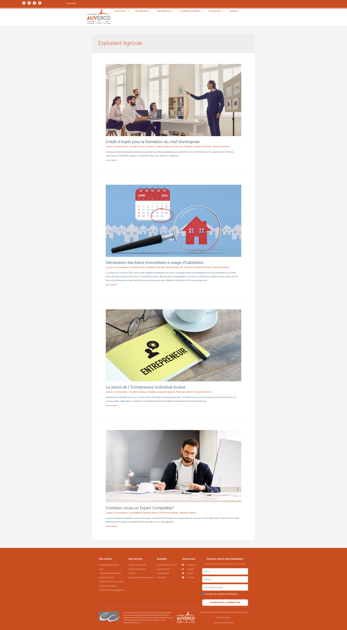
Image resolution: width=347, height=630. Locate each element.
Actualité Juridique (138, 392)
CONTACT (233, 11)
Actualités (150, 146)
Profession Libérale (193, 146)
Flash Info (178, 146)
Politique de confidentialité (223, 623)
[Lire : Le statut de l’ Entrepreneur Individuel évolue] (173, 345)
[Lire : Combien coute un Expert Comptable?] (173, 466)
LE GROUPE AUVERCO (190, 11)
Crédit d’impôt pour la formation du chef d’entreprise (153, 141)
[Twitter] (34, 3)
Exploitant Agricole (164, 146)
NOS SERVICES (164, 11)
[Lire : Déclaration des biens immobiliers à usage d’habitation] (173, 220)
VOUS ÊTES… (121, 11)
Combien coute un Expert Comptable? (140, 508)
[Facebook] (23, 3)
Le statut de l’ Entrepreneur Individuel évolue (145, 387)
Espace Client (71, 3)
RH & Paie (207, 146)
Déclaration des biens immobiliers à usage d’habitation (155, 262)
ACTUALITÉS (215, 11)
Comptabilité (135, 513)
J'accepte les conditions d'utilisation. (221, 594)
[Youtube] (39, 3)
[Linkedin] (29, 3)
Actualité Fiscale (137, 146)
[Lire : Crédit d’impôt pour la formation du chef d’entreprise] (173, 100)
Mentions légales (223, 617)
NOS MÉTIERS (141, 11)
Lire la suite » (112, 160)
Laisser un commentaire (117, 146)
